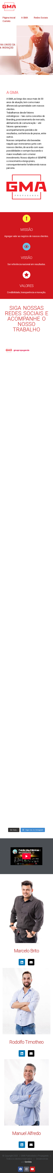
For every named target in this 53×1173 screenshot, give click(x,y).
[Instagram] (26, 1169)
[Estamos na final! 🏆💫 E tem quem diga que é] (26, 767)
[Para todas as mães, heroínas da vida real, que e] (26, 390)
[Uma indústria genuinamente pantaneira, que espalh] (26, 720)
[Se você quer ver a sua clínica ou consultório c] (26, 461)
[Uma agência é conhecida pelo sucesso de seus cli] (26, 602)
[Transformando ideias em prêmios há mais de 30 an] (26, 508)
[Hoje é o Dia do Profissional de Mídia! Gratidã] (26, 367)
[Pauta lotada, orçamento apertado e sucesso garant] (26, 697)
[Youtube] (32, 1169)
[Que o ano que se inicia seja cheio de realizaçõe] (26, 438)
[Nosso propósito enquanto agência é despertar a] (26, 673)
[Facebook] (20, 1169)
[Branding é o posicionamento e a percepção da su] (26, 414)
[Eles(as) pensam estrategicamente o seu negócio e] (26, 744)
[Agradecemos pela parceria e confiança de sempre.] (26, 579)
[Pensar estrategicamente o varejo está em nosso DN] (26, 532)
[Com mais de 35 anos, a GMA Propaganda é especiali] (26, 485)
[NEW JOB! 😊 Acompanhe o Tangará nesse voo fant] (26, 791)
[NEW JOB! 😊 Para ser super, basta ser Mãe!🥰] (26, 815)
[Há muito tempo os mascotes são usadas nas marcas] (26, 650)
